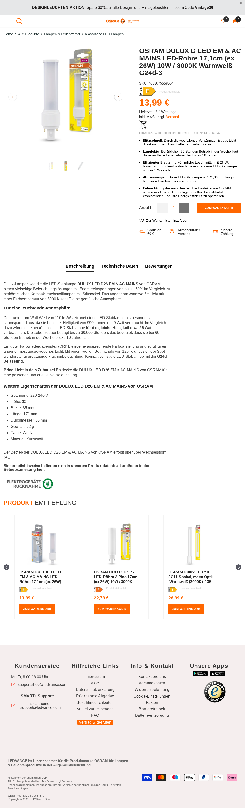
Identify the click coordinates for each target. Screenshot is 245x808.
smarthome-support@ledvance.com (40, 705)
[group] (48, 567)
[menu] (6, 21)
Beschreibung (80, 266)
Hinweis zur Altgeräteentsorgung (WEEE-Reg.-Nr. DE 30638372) (181, 133)
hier (40, 469)
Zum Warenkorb (219, 207)
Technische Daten (119, 266)
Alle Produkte (28, 34)
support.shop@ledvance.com (42, 685)
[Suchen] (19, 21)
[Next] (118, 97)
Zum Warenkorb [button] (37, 608)
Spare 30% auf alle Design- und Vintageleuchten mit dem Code (122, 7)
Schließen (241, 3)
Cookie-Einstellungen (152, 696)
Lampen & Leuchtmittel (62, 34)
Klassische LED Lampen (104, 34)
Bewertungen (159, 266)
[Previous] (12, 97)
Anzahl (145, 208)
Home (8, 34)
